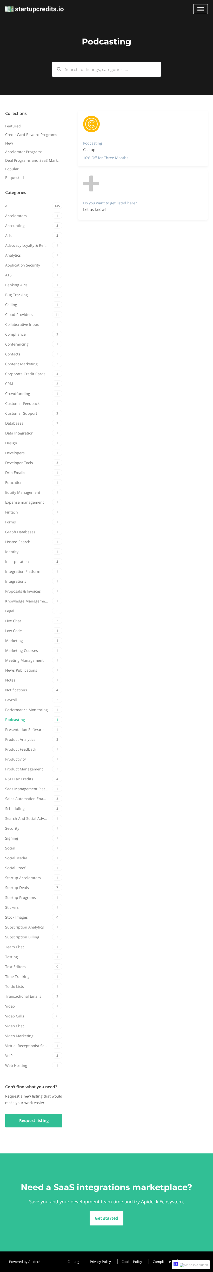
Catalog (73, 1261)
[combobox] (106, 69)
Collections (16, 113)
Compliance (162, 1261)
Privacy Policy (100, 1261)
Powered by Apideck (25, 1261)
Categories (15, 192)
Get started (106, 1218)
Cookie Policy (132, 1261)
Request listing (34, 1120)
